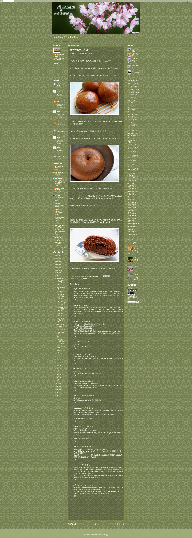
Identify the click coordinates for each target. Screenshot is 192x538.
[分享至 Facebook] (107, 276)
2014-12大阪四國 (133, 147)
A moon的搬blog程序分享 (136, 277)
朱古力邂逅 (131, 194)
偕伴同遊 (130, 202)
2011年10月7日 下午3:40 (86, 408)
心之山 (130, 183)
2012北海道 (131, 119)
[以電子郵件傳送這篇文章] (103, 276)
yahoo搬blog (131, 234)
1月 (58, 380)
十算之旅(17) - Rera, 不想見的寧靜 (61, 302)
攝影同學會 (131, 221)
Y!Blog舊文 (84, 278)
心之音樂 (130, 186)
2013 (57, 264)
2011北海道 (131, 114)
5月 (58, 368)
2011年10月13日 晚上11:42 (85, 485)
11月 (58, 275)
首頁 (56, 41)
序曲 (129, 197)
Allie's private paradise (59, 189)
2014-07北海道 (132, 144)
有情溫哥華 (131, 191)
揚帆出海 (130, 207)
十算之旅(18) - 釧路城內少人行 (60, 296)
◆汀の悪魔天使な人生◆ (59, 225)
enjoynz (94, 535)
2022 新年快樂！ (59, 205)
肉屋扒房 (57, 168)
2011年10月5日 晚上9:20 (86, 289)
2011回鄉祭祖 (61, 329)
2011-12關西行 (132, 110)
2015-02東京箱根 (133, 151)
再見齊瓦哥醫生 (133, 243)
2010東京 (130, 103)
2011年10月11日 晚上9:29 (86, 465)
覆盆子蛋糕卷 (59, 191)
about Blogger (132, 223)
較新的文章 (73, 524)
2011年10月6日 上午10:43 (84, 342)
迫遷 (58, 337)
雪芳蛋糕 (130, 205)
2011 (57, 270)
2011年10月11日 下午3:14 (86, 446)
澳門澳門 (130, 213)
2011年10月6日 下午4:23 (84, 368)
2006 (57, 396)
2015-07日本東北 (133, 160)
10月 (58, 278)
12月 (58, 272)
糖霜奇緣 (130, 215)
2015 (57, 258)
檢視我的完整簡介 (58, 59)
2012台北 (130, 122)
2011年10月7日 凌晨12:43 (86, 395)
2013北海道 (131, 130)
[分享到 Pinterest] (109, 276)
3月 (58, 374)
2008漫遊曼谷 (132, 94)
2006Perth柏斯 (132, 84)
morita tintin (59, 166)
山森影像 (57, 196)
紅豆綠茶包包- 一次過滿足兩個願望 (61, 309)
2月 (58, 377)
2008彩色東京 (132, 92)
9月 (58, 356)
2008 (57, 390)
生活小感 (130, 188)
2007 (57, 393)
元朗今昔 (130, 178)
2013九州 (130, 127)
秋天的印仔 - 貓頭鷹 (60, 314)
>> (64, 158)
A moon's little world (59, 55)
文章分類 (77, 41)
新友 (84, 41)
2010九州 (130, 100)
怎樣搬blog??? (66, 41)
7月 (58, 362)
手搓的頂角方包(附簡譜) (133, 61)
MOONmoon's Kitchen (59, 210)
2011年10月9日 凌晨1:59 (86, 426)
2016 (57, 255)
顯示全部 (63, 247)
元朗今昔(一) (136, 267)
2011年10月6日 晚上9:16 (85, 381)
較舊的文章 (119, 524)
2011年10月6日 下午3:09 (84, 354)
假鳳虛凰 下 (58, 174)
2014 (57, 261)
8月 (58, 359)
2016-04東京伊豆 (133, 169)
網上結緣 (130, 210)
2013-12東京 (131, 125)
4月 (58, 371)
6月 (58, 365)
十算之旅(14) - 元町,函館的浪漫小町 (61, 341)
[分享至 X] (106, 276)
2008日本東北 (132, 89)
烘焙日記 (77, 278)
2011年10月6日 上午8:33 (86, 321)
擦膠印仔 (130, 218)
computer (130, 229)
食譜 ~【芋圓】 (59, 212)
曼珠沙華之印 (61, 292)
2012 (57, 267)
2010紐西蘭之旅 (132, 105)
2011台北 (130, 117)
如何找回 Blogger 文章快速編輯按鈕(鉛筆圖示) (60, 182)
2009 (57, 387)
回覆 (75, 300)
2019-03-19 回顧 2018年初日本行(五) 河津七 (59, 242)
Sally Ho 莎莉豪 (60, 217)
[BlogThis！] (105, 276)
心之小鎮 (130, 180)
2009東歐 (130, 97)
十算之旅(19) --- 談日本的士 (61, 282)
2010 (57, 384)
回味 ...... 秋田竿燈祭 (136, 260)
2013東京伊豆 (132, 133)
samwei (57, 203)
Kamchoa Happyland (58, 238)
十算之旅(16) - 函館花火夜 (60, 320)
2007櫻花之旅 (132, 86)
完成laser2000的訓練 (133, 73)
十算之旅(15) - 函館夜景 (60, 325)
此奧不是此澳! (59, 172)
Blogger (106, 535)
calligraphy (131, 226)
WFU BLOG (58, 179)
